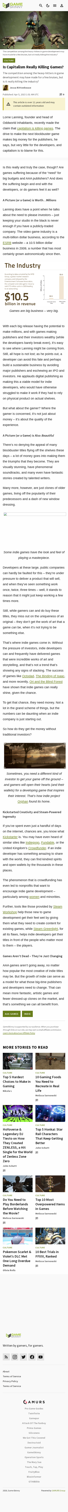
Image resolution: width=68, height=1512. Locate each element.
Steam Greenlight (45, 929)
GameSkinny (34, 1452)
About (6, 1371)
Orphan (23, 801)
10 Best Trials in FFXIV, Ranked (47, 1254)
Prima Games (34, 1428)
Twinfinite (34, 1413)
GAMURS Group (58, 1490)
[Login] (61, 5)
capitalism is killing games (35, 128)
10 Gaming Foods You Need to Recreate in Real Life (48, 1084)
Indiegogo (32, 842)
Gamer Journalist (34, 1447)
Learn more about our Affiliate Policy (19, 1033)
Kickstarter (10, 837)
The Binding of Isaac (50, 676)
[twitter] (23, 1357)
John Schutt (10, 1165)
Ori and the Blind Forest (46, 681)
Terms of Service (12, 1376)
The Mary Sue (34, 1462)
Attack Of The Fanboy (34, 1423)
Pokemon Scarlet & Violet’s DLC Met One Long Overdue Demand (17, 1258)
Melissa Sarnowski (45, 1095)
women (34, 897)
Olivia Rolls (9, 1270)
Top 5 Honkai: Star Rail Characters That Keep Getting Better (49, 1136)
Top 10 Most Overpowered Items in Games (50, 1204)
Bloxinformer (34, 1476)
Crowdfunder (37, 848)
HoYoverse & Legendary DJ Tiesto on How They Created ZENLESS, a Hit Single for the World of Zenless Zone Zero (17, 1145)
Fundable (47, 842)
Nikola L (7, 1090)
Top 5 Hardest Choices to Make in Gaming (17, 1081)
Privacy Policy (10, 1381)
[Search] (40, 5)
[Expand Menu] (54, 5)
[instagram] (14, 1357)
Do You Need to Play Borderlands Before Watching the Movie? (15, 1206)
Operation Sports (34, 1457)
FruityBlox (34, 1471)
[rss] (6, 1357)
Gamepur (34, 1418)
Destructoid (34, 1442)
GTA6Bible (34, 1481)
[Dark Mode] (47, 5)
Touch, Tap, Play (34, 1467)
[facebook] (32, 1357)
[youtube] (40, 1357)
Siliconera (34, 1432)
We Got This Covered (34, 1437)
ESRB (7, 243)
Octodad (28, 676)
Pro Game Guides (34, 1408)
